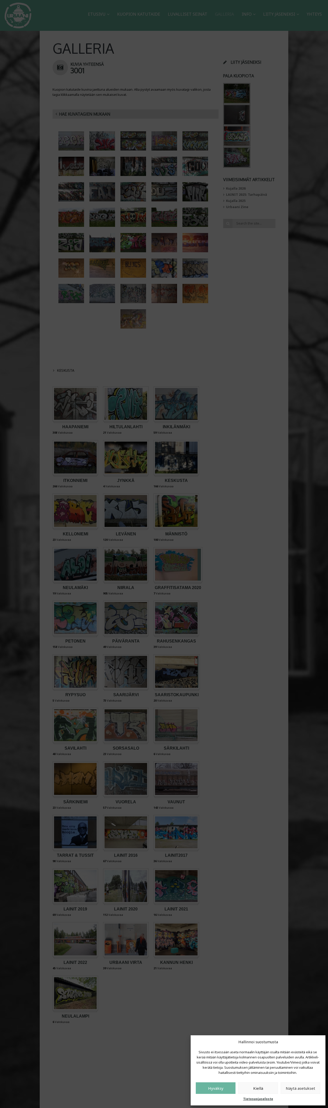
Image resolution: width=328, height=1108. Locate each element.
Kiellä (258, 1088)
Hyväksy (215, 1088)
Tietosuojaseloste (258, 1099)
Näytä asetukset (300, 1088)
